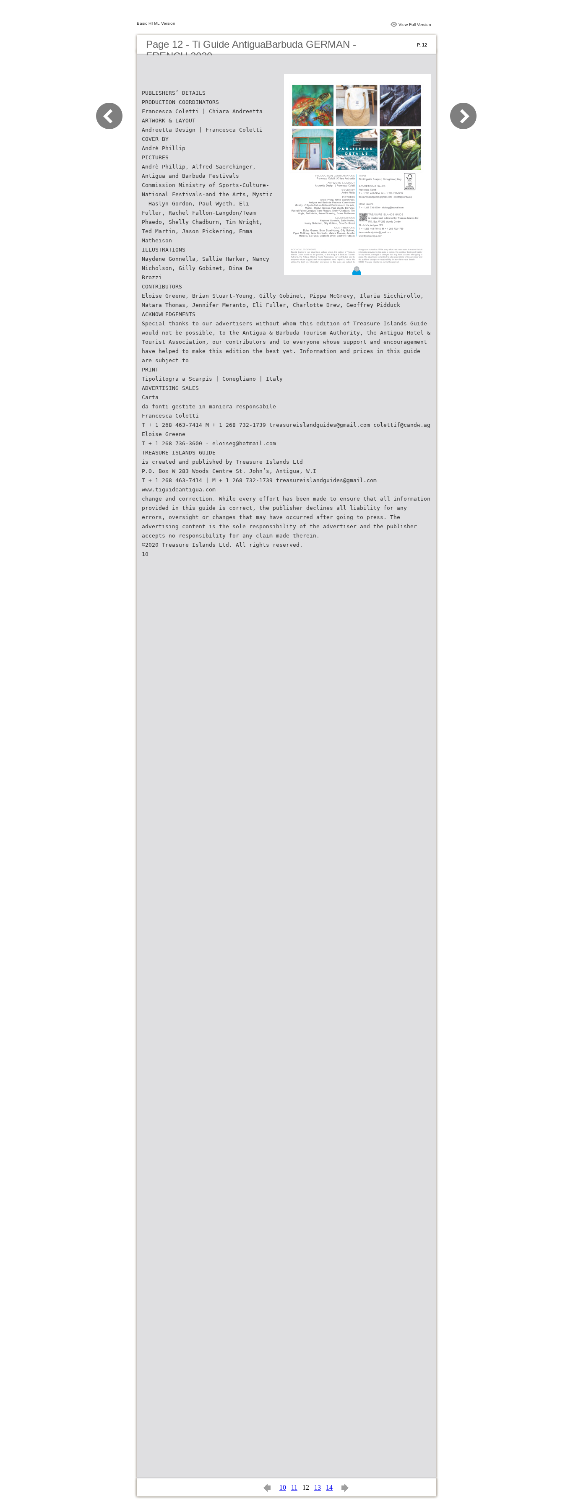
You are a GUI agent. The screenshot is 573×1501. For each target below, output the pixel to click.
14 (329, 1487)
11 (294, 1487)
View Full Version (414, 24)
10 (282, 1487)
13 (317, 1487)
